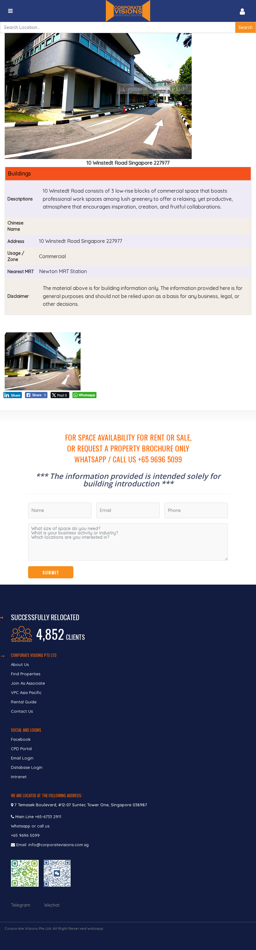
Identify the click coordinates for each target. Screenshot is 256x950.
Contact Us (22, 711)
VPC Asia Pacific (26, 692)
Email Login (22, 757)
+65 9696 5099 (25, 835)
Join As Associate (28, 683)
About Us (20, 664)
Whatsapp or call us (31, 825)
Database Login (26, 767)
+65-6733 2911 (48, 816)
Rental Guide (24, 701)
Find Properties (25, 673)
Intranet (19, 776)
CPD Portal (21, 748)
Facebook (21, 739)
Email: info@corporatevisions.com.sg (52, 844)
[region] (128, 497)
